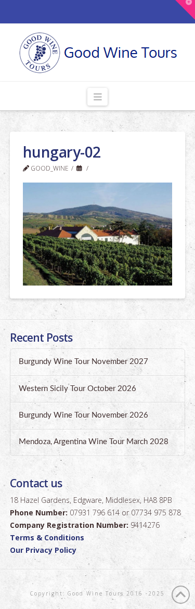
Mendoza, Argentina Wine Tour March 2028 (93, 442)
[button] (97, 97)
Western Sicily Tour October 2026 (77, 389)
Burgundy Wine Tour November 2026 (83, 415)
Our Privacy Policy (43, 550)
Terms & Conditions (47, 537)
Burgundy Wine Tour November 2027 (83, 362)
